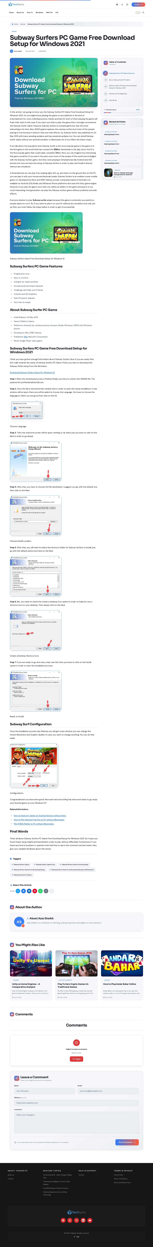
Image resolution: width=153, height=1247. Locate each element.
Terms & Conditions (120, 1179)
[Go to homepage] (16, 4)
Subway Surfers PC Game (22, 875)
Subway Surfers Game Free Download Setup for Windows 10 (72, 870)
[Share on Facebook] (23, 891)
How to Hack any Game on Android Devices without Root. (40, 815)
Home (16, 24)
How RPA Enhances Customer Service (55, 1188)
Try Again (76, 1059)
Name (16, 1086)
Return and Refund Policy (122, 1182)
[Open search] (143, 12)
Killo (26, 336)
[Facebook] (117, 4)
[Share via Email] (46, 891)
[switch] (138, 12)
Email (80, 1086)
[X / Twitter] (122, 4)
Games (22, 24)
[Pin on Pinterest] (34, 891)
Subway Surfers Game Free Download (74, 864)
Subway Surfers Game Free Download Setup (28, 870)
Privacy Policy (118, 1175)
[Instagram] (127, 4)
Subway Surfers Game (20, 864)
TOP (77, 1237)
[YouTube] (89, 1220)
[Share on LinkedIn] (29, 891)
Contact (10, 1179)
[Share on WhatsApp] (40, 891)
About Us (11, 1175)
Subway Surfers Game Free (44, 864)
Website (20, 1098)
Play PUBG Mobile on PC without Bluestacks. (34, 824)
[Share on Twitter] (18, 891)
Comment (18, 1109)
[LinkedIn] (83, 1220)
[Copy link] (51, 891)
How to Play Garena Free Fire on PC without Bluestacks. (39, 819)
